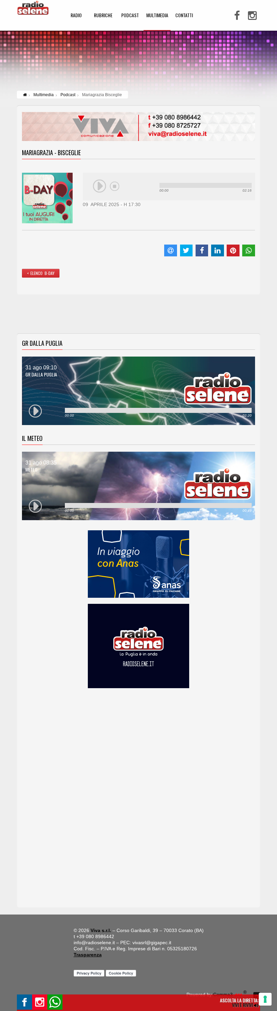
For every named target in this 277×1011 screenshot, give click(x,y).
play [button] (99, 186)
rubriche (103, 16)
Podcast (67, 94)
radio (76, 16)
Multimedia (43, 94)
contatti (184, 16)
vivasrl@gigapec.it (151, 942)
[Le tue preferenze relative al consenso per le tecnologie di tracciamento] (265, 999)
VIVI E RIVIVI (243, 1004)
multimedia (157, 16)
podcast (130, 16)
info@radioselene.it (94, 942)
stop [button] (114, 186)
